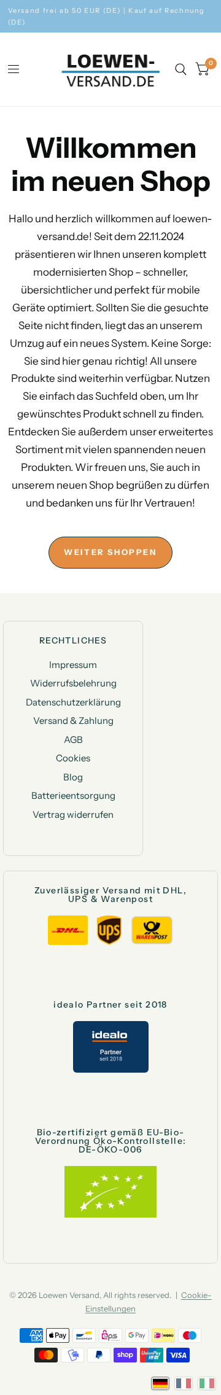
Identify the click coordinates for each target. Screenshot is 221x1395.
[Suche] (181, 69)
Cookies (73, 758)
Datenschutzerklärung (73, 702)
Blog (73, 777)
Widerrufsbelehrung (73, 683)
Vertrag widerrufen (73, 814)
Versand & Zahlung (73, 720)
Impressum (73, 664)
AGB (73, 739)
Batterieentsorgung (73, 795)
